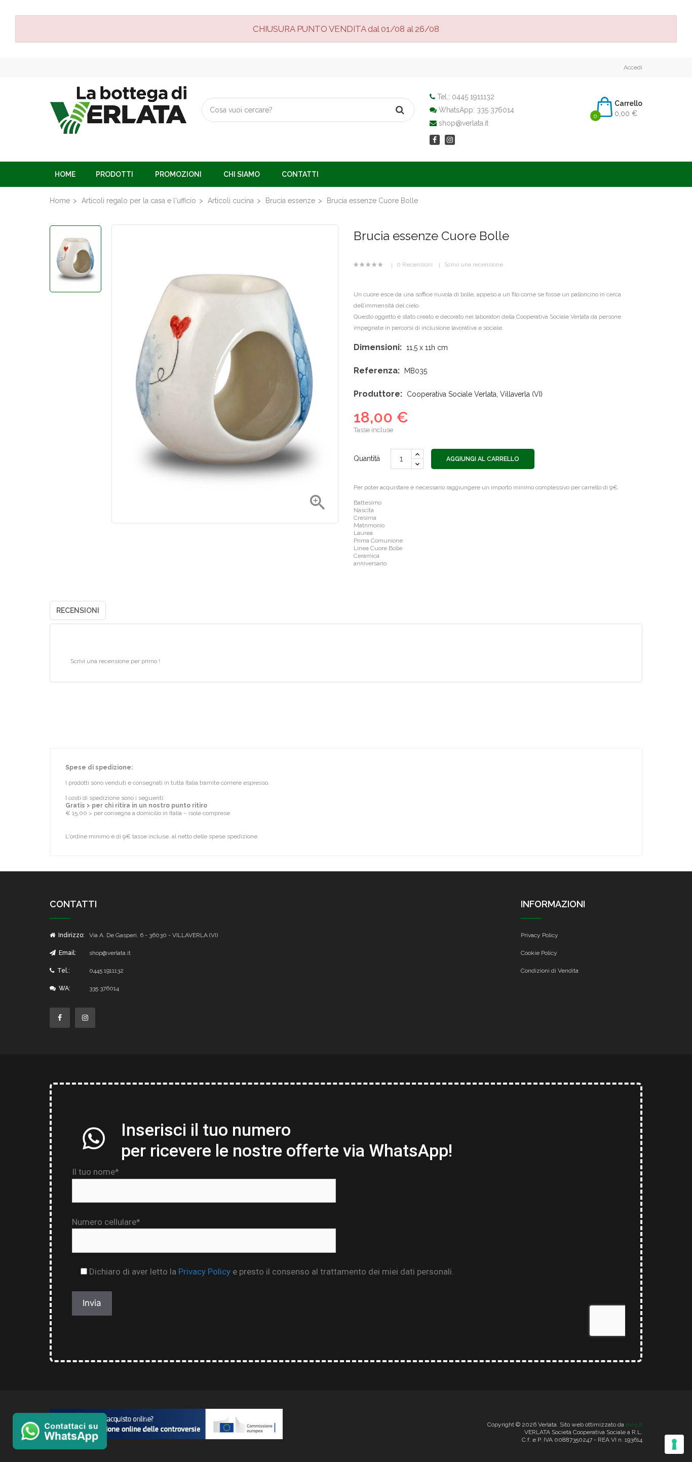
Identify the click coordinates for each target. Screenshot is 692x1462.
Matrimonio (369, 525)
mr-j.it (634, 1424)
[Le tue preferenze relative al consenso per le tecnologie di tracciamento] (674, 1444)
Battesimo (367, 502)
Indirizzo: (71, 935)
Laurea (363, 532)
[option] (75, 258)
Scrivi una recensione (473, 264)
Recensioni (77, 610)
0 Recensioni (415, 264)
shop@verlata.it (463, 123)
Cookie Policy (539, 952)
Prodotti (114, 174)
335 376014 (495, 110)
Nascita (364, 510)
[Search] (400, 110)
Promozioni (178, 174)
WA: (63, 988)
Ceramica (366, 555)
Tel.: (63, 970)
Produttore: (378, 394)
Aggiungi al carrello (482, 459)
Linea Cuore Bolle (378, 548)
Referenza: (377, 370)
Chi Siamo (241, 174)
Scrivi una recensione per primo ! (115, 661)
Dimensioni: (378, 347)
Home (65, 174)
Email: (66, 952)
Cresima (365, 517)
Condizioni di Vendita (550, 970)
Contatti (300, 174)
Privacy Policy (539, 935)
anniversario (370, 563)
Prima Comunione (378, 540)
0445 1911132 (473, 97)
